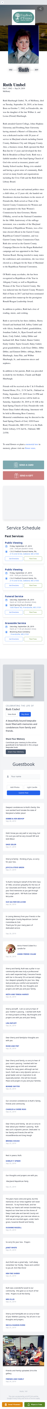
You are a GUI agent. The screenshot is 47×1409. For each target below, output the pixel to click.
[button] (23, 1350)
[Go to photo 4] (19, 1363)
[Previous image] (5, 1350)
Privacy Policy (16, 1398)
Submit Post (23, 793)
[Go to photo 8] (25, 1363)
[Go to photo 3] (18, 1363)
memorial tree (32, 444)
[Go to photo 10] (28, 1363)
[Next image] (41, 1350)
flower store (30, 448)
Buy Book (25, 714)
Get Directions (14, 559)
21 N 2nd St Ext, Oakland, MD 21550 (24, 554)
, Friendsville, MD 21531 (19, 634)
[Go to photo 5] (21, 1363)
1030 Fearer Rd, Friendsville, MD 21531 (25, 607)
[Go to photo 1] (15, 1363)
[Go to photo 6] (22, 1363)
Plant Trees (33, 559)
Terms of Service (30, 1398)
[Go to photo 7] (24, 1363)
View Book (12, 714)
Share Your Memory (16, 752)
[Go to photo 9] (27, 1363)
